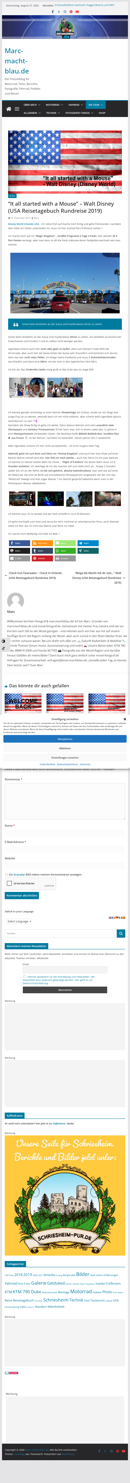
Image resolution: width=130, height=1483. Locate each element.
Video (23, 1306)
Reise (8, 1300)
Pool (115, 1292)
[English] (110, 917)
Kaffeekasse (59, 1123)
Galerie (38, 1283)
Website (10, 858)
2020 (35, 1275)
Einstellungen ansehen (65, 757)
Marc (36, 217)
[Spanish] (123, 917)
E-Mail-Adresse (15, 842)
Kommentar (13, 779)
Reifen (120, 1292)
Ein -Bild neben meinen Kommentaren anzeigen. (45, 874)
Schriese (39, 1300)
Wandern (41, 1307)
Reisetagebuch (23, 1300)
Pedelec (97, 1292)
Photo (107, 1292)
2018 (18, 1274)
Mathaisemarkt (49, 1292)
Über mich (30, 104)
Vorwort (30, 1307)
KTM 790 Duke (27, 1291)
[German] (116, 917)
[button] (125, 719)
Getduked (56, 1283)
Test (87, 1300)
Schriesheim (56, 1300)
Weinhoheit (56, 1307)
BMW (92, 1275)
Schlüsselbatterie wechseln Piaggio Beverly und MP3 (84, 5)
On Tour (94, 104)
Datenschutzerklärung (67, 764)
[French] (113, 917)
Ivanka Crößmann (108, 1283)
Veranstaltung (12, 1307)
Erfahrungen (111, 1275)
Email (26, 964)
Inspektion (90, 1283)
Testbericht (97, 1300)
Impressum (85, 764)
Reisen (12, 196)
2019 (27, 1274)
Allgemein (30, 112)
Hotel (82, 1283)
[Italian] (120, 917)
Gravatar (19, 874)
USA (116, 1300)
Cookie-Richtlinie (47, 764)
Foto (20, 1283)
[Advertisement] (65, 1026)
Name (10, 825)
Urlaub (108, 1300)
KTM (8, 1291)
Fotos (27, 1283)
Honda (76, 1283)
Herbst (69, 1283)
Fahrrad (74, 104)
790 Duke (9, 1275)
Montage (64, 1292)
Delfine (99, 1275)
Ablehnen (65, 748)
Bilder (83, 1274)
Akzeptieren (65, 738)
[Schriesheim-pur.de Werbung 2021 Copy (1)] (65, 1137)
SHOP (102, 112)
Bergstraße (69, 1275)
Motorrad (52, 104)
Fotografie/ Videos (78, 112)
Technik (51, 112)
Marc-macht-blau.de (17, 60)
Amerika (49, 1275)
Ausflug (59, 1275)
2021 (40, 1275)
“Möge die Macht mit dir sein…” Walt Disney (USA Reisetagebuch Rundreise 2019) (96, 578)
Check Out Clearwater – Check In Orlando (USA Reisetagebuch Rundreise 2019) (35, 575)
